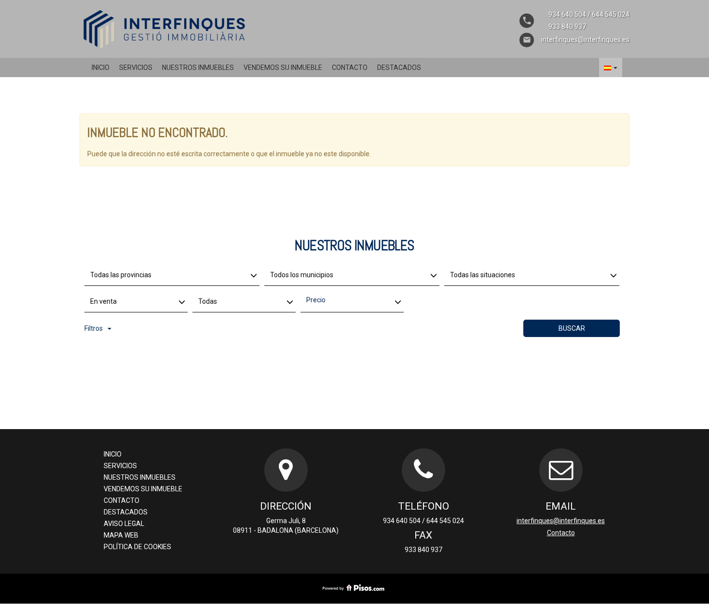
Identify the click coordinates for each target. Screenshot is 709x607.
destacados (399, 67)
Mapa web (121, 535)
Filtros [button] (93, 328)
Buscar (572, 328)
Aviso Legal (124, 523)
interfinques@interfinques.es (561, 521)
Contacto (350, 67)
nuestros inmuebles (198, 67)
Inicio (100, 67)
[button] (610, 67)
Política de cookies (137, 547)
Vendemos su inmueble (283, 67)
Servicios (135, 67)
